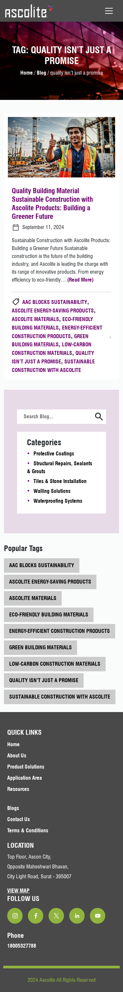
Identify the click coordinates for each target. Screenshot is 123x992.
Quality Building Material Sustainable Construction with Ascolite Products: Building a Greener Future (52, 203)
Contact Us (18, 819)
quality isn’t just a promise (43, 680)
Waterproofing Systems (57, 501)
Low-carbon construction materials (54, 664)
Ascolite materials (35, 319)
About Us (16, 755)
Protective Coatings (53, 453)
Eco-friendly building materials (48, 614)
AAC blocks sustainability (54, 302)
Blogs (13, 808)
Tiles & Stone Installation (60, 481)
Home (26, 73)
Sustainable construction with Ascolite (59, 697)
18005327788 (21, 946)
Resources (18, 789)
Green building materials (40, 647)
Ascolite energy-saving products (53, 311)
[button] (99, 417)
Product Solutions (25, 767)
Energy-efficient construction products (59, 631)
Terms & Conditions (27, 830)
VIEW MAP (18, 891)
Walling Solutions (52, 491)
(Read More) (80, 280)
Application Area (24, 778)
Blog (41, 73)
